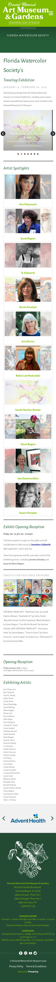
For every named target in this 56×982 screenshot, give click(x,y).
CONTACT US (28, 906)
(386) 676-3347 (22, 894)
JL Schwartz (28, 272)
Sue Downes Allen (28, 478)
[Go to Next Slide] (52, 818)
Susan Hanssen (28, 512)
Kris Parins (28, 341)
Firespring (33, 971)
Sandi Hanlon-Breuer (28, 409)
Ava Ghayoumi (28, 204)
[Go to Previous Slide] (4, 818)
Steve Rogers (28, 444)
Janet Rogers (28, 238)
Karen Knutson (28, 307)
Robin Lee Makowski (28, 375)
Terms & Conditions (36, 966)
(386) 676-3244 (25, 902)
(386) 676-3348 (21, 898)
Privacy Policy (16, 966)
